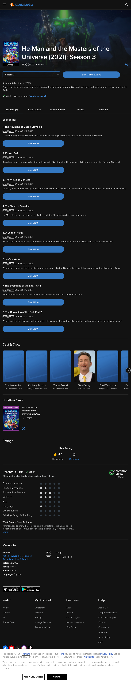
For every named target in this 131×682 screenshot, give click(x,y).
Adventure (16, 556)
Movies (6, 612)
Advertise (103, 632)
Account (39, 612)
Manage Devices (43, 622)
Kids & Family (22, 559)
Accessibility (104, 637)
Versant (26, 654)
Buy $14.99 (97, 74)
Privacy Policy (106, 654)
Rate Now (74, 459)
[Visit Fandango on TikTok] (30, 648)
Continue (57, 677)
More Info (103, 109)
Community (57, 459)
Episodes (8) (11, 109)
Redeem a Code (42, 627)
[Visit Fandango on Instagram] (24, 648)
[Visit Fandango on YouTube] (11, 648)
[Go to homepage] (22, 5)
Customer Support (107, 617)
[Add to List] (126, 64)
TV (4, 617)
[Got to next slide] (128, 370)
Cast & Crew (34, 109)
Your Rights (89, 657)
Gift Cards (71, 627)
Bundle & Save (57, 109)
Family (69, 612)
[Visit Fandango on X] (17, 648)
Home (6, 607)
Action (6, 556)
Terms (61, 654)
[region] (65, 665)
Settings (38, 617)
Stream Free (9, 622)
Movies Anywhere (75, 622)
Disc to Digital (73, 617)
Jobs (100, 642)
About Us (103, 607)
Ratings (80, 109)
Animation (8, 559)
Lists (68, 607)
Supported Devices (107, 612)
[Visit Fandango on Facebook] (5, 648)
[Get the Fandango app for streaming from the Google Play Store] (30, 589)
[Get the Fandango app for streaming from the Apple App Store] (11, 589)
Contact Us (103, 627)
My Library (40, 607)
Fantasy (28, 556)
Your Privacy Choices (33, 677)
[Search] (127, 5)
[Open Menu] (4, 5)
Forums (102, 622)
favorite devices (37, 96)
